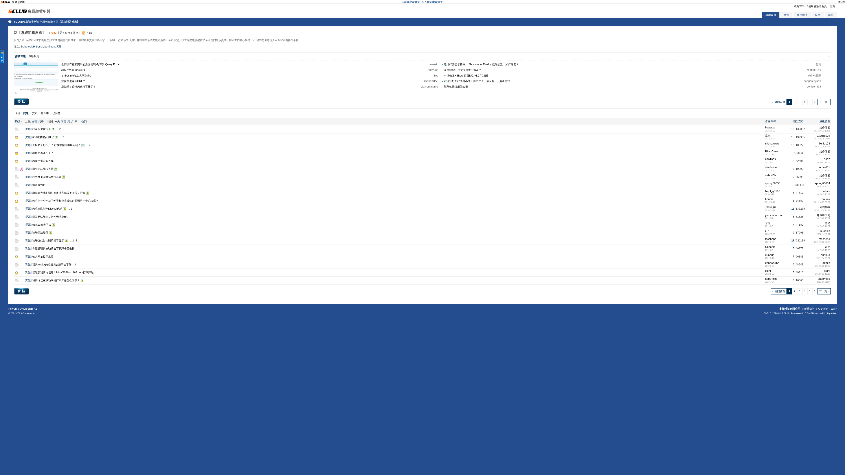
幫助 (817, 14)
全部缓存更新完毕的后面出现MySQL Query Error (90, 64)
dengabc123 (772, 263)
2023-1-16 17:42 (822, 178)
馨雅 (818, 64)
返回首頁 (780, 102)
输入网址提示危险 (42, 256)
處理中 (45, 113)
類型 (17, 121)
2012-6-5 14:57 (823, 226)
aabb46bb (771, 175)
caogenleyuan (812, 81)
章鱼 (767, 135)
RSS (89, 32)
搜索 (786, 14)
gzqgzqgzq (823, 135)
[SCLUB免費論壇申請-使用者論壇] (29, 12)
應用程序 (802, 14)
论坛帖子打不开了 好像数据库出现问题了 (56, 145)
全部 (17, 113)
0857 (827, 159)
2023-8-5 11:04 (823, 282)
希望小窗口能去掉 (42, 161)
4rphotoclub (27, 46)
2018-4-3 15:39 (823, 194)
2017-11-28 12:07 (822, 147)
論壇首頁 (771, 14)
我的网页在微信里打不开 (46, 177)
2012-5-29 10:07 (822, 266)
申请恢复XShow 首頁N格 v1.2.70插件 (466, 75)
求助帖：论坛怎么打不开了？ (78, 86)
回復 (795, 121)
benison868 (814, 86)
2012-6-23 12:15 (822, 274)
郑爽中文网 (823, 215)
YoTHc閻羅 (814, 75)
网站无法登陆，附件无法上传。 (50, 216)
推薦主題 (20, 56)
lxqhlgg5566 (772, 191)
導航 (830, 14)
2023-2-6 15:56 (823, 186)
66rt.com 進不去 (41, 224)
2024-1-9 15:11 (823, 234)
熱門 (84, 121)
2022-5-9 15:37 (823, 218)
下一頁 (823, 102)
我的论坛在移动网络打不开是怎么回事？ (56, 280)
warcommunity (429, 86)
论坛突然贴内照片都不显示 (48, 240)
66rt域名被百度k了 (43, 137)
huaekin (433, 64)
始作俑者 (824, 127)
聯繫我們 (809, 308)
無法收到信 (39, 184)
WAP (834, 308)
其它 (34, 113)
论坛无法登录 (40, 232)
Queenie (770, 246)
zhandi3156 (814, 69)
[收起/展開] (829, 56)
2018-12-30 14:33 (822, 210)
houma (769, 199)
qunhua (769, 255)
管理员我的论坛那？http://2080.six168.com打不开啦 (63, 272)
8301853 (770, 159)
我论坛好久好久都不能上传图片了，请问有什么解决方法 (477, 81)
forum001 (824, 167)
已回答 (56, 113)
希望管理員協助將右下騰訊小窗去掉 (53, 248)
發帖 (22, 101)
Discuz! (28, 308)
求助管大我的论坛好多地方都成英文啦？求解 (58, 192)
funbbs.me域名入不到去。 (76, 75)
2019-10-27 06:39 (822, 202)
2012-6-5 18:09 (823, 162)
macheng (770, 239)
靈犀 (827, 246)
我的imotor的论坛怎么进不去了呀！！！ (55, 264)
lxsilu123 (824, 143)
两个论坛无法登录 (42, 168)
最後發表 (824, 121)
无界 (59, 46)
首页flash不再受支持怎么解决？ (462, 69)
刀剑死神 (770, 207)
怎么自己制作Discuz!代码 (47, 208)
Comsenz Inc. (29, 313)
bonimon (49, 46)
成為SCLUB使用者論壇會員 (810, 6)
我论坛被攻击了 (41, 129)
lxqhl (768, 270)
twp (436, 75)
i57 (767, 231)
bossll (39, 46)
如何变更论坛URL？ (73, 81)
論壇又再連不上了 (42, 153)
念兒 (767, 223)
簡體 (22, 2)
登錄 (832, 6)
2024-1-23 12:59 (822, 171)
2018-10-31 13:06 (822, 131)
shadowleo (771, 167)
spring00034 (772, 183)
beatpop (770, 127)
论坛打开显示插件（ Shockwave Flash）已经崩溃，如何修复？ (481, 64)
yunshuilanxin (773, 215)
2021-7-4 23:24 (823, 258)
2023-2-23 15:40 (822, 154)
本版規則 (34, 56)
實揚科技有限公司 (789, 308)
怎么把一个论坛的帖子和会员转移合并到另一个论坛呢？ (65, 200)
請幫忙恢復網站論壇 (73, 69)
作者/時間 (770, 121)
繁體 (14, 2)
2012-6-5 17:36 (823, 250)
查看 (801, 121)
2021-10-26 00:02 (822, 242)
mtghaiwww (772, 143)
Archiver (823, 308)
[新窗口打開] (16, 130)
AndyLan (433, 69)
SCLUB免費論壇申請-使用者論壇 (33, 21)
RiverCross (772, 151)
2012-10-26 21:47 (822, 139)
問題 (28, 129)
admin (826, 191)
